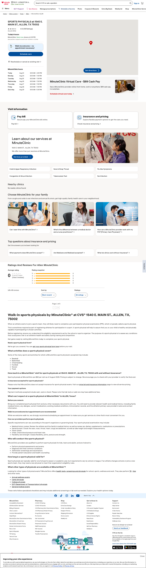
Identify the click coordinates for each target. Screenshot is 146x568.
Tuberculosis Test (60, 176)
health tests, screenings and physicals (71, 471)
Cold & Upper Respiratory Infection (23, 169)
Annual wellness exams (21, 477)
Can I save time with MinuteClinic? (23, 230)
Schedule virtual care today (61, 94)
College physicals (18, 482)
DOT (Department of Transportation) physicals (29, 484)
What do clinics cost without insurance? (112, 253)
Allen (27, 14)
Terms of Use (69, 566)
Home (5, 14)
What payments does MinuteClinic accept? (26, 253)
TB (130, 471)
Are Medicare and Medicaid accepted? (68, 253)
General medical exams (21, 487)
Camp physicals (18, 480)
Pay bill (14, 124)
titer (134, 471)
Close (142, 556)
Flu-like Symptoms (104, 169)
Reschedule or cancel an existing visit (25, 62)
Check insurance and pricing (88, 124)
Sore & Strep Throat (61, 169)
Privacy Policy (57, 566)
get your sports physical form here (46, 346)
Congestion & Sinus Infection (21, 176)
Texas (22, 14)
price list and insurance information (92, 384)
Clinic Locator (13, 14)
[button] (92, 45)
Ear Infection (102, 176)
